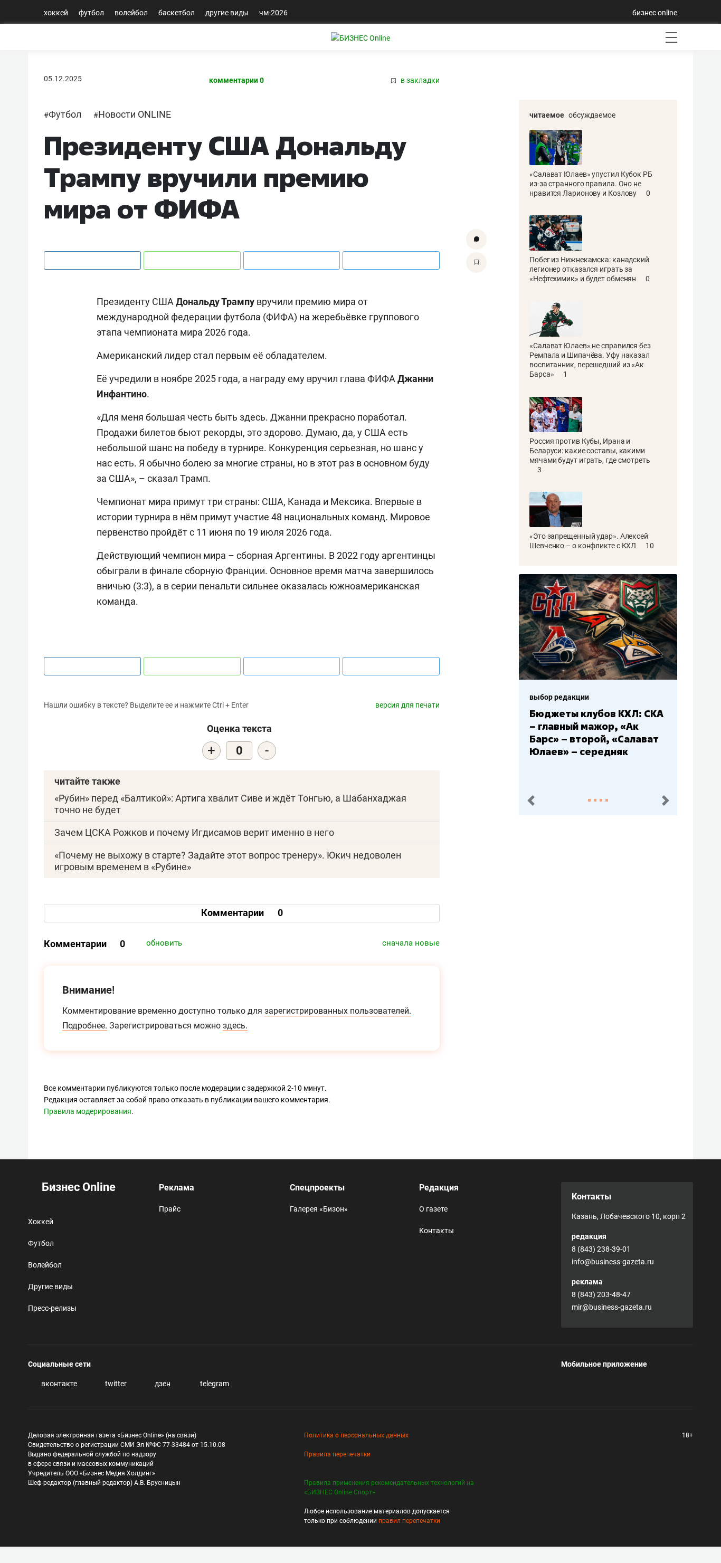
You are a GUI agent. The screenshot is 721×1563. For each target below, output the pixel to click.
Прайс (170, 1209)
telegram (213, 1383)
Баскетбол (176, 12)
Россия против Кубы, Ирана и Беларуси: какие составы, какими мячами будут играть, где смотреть (589, 450)
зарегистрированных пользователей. (337, 1011)
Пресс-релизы (52, 1308)
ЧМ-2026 (273, 12)
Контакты (436, 1230)
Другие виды (227, 12)
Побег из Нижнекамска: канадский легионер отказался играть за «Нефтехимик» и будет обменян (589, 269)
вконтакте (58, 1383)
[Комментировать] (476, 239)
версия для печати (407, 705)
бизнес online (654, 12)
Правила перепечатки (337, 1454)
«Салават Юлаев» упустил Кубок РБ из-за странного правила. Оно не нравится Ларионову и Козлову (590, 183)
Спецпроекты (317, 1188)
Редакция (439, 1188)
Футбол (91, 12)
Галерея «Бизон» (319, 1209)
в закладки (419, 80)
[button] (531, 800)
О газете (433, 1209)
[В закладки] (476, 262)
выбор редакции (559, 697)
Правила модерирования (87, 1111)
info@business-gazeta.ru (613, 1261)
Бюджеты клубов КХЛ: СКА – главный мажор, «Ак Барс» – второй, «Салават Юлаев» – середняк (596, 732)
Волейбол (131, 12)
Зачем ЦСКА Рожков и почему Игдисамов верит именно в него (194, 832)
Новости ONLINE (134, 114)
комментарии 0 (236, 80)
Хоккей (56, 12)
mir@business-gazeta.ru (612, 1307)
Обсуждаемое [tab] (591, 115)
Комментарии (242, 912)
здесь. (235, 1026)
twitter (115, 1383)
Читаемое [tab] (546, 115)
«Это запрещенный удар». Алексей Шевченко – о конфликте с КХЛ (588, 541)
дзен (161, 1383)
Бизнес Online (77, 1187)
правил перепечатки (409, 1520)
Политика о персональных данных (356, 1435)
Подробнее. (84, 1026)
